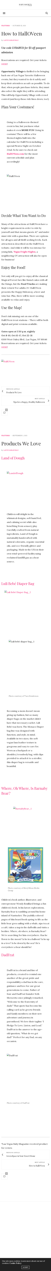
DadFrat (7, 954)
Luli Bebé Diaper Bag (17, 583)
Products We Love (21, 443)
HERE (4, 64)
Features (5, 25)
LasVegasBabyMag (10, 40)
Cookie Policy (15, 1263)
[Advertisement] (25, 1231)
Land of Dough (13, 458)
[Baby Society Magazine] (25, 5)
